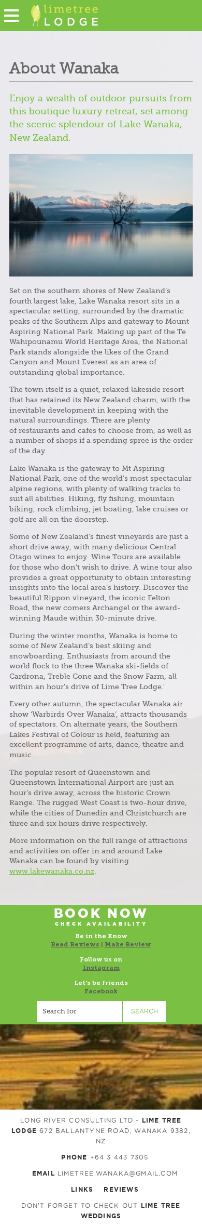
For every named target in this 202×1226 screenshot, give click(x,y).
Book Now (101, 917)
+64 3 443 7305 (119, 1157)
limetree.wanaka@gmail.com (117, 1173)
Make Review (128, 944)
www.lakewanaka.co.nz (51, 871)
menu (11, 15)
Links (82, 1189)
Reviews (121, 1189)
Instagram (101, 967)
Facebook (101, 991)
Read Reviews (75, 944)
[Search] (79, 1011)
